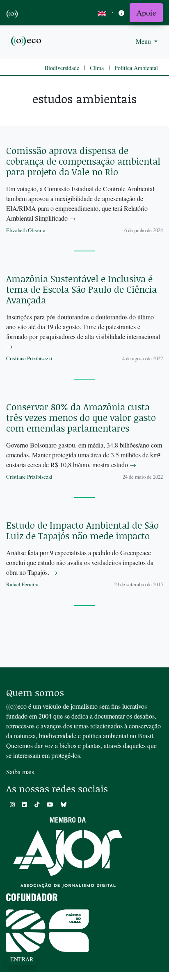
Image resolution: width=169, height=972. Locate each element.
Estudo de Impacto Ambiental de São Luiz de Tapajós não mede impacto (82, 530)
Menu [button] (144, 41)
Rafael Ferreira (22, 584)
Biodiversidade (62, 68)
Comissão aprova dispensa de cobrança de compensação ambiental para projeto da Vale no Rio (83, 161)
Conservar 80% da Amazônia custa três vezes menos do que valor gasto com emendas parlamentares (81, 417)
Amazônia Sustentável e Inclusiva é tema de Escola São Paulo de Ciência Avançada (81, 289)
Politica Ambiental (136, 68)
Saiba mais (20, 771)
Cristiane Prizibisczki (29, 358)
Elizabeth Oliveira (26, 230)
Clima (97, 68)
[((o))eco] (26, 40)
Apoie (146, 12)
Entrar (21, 959)
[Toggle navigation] (121, 13)
